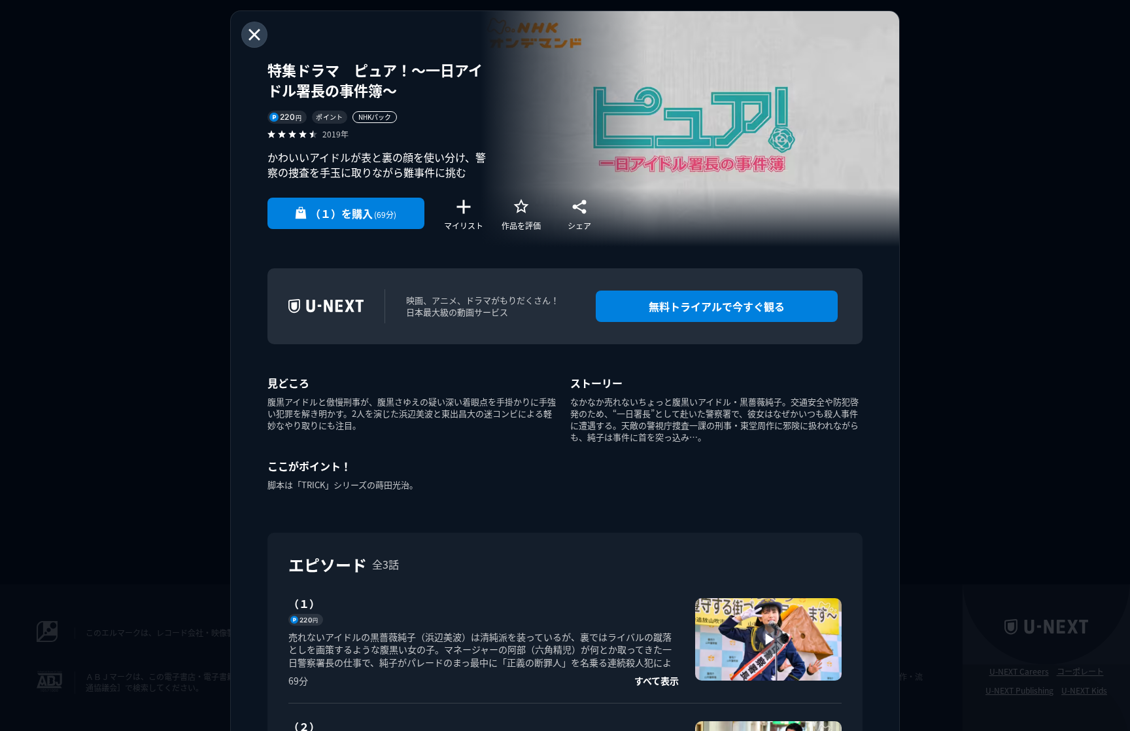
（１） (304, 603)
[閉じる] (254, 35)
